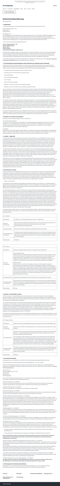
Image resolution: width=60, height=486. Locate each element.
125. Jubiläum (9, 8)
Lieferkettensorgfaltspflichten (36, 473)
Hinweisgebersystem (48, 473)
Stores (21, 8)
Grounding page (19, 477)
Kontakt (33, 8)
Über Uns (4, 9)
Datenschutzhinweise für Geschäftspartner (8, 478)
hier (31, 2)
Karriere (28, 8)
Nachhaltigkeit (16, 9)
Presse (25, 8)
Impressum (5, 473)
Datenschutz (19, 473)
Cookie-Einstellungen (9, 12)
